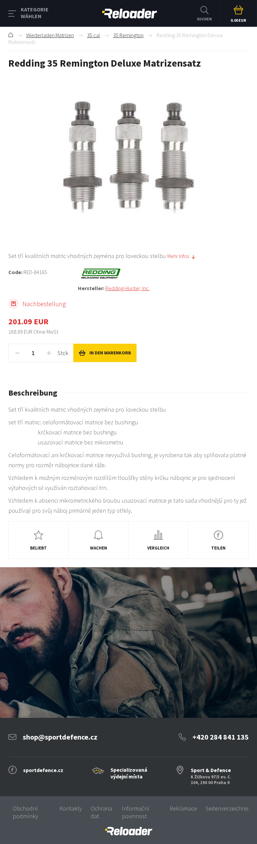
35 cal (93, 35)
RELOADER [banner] (129, 13)
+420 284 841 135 (220, 737)
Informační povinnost (135, 812)
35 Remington (128, 35)
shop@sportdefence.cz (60, 737)
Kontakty (70, 808)
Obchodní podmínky (25, 812)
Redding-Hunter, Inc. (127, 288)
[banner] (128, 831)
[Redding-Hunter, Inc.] (163, 273)
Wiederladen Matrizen (50, 35)
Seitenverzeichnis (227, 808)
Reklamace (183, 808)
